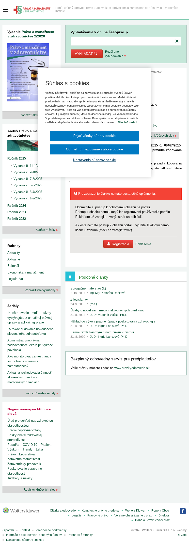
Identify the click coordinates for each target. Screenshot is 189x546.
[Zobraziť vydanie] (28, 73)
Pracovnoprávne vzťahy (24, 430)
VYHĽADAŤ (84, 54)
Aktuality (13, 253)
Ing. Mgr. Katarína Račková (108, 293)
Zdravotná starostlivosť (23, 459)
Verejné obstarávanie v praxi (133, 515)
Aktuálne (13, 259)
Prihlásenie (143, 244)
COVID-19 (30, 445)
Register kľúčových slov (40, 489)
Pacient (46, 445)
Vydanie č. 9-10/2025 (29, 172)
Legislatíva (15, 279)
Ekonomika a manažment (25, 272)
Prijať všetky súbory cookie (94, 136)
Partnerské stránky (80, 535)
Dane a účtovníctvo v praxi (152, 520)
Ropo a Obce (160, 510)
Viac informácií (127, 122)
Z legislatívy (79, 299)
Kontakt (25, 530)
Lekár (40, 449)
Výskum (13, 449)
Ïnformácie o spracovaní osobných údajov (34, 535)
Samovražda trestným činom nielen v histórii (102, 332)
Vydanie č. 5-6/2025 (28, 185)
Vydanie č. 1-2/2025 (28, 198)
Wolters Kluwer (135, 510)
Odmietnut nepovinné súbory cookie (94, 149)
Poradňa (13, 445)
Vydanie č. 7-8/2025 (28, 179)
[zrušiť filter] (177, 41)
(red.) (93, 304)
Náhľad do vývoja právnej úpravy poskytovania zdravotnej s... (114, 321)
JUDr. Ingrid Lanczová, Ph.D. (109, 326)
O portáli (8, 530)
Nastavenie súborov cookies (25, 540)
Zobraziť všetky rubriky (40, 290)
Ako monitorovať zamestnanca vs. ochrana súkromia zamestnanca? (29, 361)
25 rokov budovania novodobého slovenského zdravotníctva (30, 331)
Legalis (76, 515)
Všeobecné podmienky (51, 530)
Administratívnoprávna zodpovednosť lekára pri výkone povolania (30, 345)
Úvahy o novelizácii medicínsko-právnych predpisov (107, 310)
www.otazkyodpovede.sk (132, 368)
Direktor (163, 515)
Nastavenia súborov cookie (94, 160)
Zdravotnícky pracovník (24, 464)
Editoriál (13, 266)
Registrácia (120, 244)
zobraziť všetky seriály (41, 393)
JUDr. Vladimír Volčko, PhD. (108, 315)
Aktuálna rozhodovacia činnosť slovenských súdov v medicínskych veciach (29, 377)
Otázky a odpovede (63, 510)
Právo (11, 454)
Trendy (27, 449)
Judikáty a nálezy (19, 478)
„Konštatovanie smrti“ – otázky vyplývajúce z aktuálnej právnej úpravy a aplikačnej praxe (29, 317)
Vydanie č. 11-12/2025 (29, 166)
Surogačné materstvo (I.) (88, 288)
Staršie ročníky (46, 230)
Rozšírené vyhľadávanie (114, 54)
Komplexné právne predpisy (100, 510)
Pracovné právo (98, 515)
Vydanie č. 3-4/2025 (28, 192)
